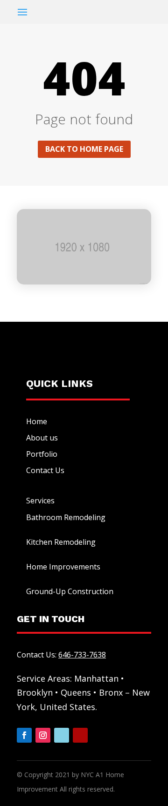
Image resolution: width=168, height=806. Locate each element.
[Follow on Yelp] (80, 735)
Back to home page (84, 149)
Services (40, 500)
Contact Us (45, 470)
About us (42, 438)
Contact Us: (61, 655)
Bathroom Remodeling (65, 517)
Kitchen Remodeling (61, 542)
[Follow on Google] (61, 735)
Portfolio (41, 454)
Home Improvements (63, 567)
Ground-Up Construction (69, 591)
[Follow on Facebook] (24, 735)
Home (36, 421)
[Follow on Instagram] (42, 735)
